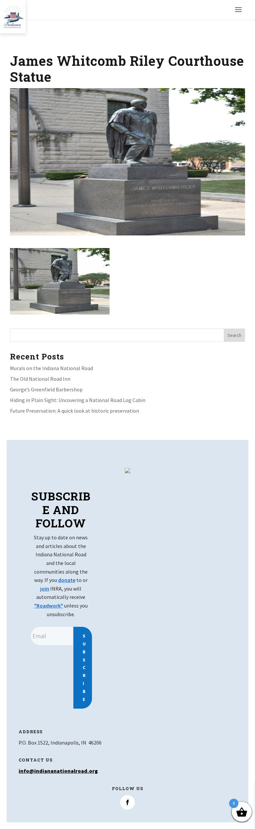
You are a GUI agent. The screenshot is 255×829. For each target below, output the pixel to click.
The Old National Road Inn (40, 378)
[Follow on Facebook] (127, 802)
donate (66, 580)
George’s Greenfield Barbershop (46, 389)
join (44, 588)
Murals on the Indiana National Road (51, 368)
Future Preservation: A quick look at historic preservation (74, 410)
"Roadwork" (48, 605)
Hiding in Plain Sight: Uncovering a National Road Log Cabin (77, 400)
